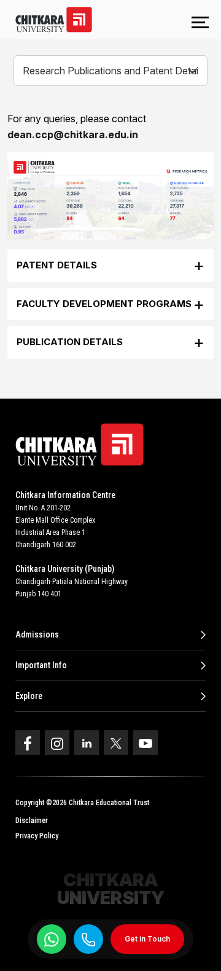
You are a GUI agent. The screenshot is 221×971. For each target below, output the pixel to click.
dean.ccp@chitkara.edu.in (72, 134)
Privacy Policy (36, 836)
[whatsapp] (51, 939)
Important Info (41, 665)
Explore (28, 696)
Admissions (37, 634)
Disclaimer (31, 820)
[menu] (200, 23)
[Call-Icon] (88, 939)
